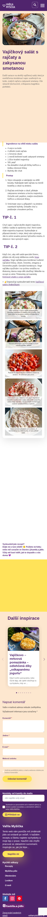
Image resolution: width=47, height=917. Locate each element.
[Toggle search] (35, 5)
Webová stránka (9, 758)
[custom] (19, 898)
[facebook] (5, 898)
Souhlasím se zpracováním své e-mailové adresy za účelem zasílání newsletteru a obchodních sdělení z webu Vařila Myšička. (23, 807)
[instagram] (12, 898)
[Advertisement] (23, 115)
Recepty (9, 866)
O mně (8, 885)
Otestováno (10, 876)
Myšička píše (11, 871)
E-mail (6, 747)
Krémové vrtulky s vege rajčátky (16, 277)
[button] (44, 659)
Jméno (6, 735)
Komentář (7, 718)
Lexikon (9, 880)
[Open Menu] (42, 6)
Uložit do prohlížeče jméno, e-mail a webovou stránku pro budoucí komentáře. (24, 771)
